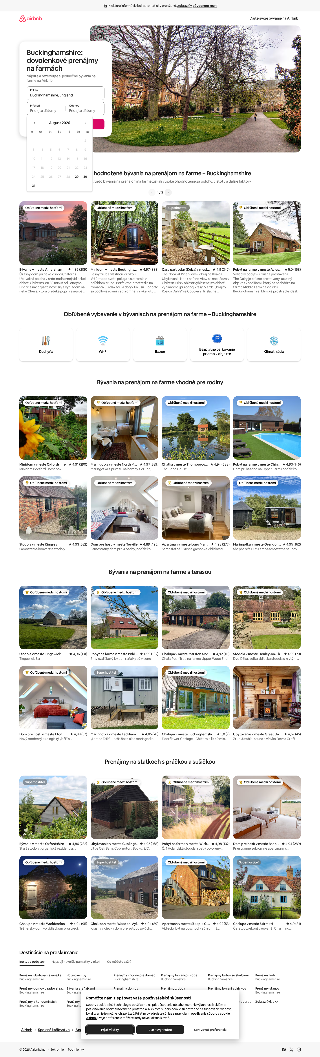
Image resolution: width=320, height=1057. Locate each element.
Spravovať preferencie (210, 1030)
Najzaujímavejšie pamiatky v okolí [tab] (76, 962)
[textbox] (46, 110)
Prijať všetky (110, 1030)
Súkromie (57, 1050)
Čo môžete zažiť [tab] (119, 962)
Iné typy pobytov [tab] (32, 962)
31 (33, 186)
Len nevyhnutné (160, 1030)
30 (85, 177)
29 (77, 177)
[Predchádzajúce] (151, 192)
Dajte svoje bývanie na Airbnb (274, 18)
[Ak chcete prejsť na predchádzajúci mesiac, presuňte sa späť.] (34, 123)
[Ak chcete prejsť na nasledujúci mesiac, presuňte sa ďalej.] (85, 123)
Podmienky (76, 1050)
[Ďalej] (168, 192)
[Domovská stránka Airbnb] (30, 18)
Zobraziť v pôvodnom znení (197, 6)
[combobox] (65, 95)
